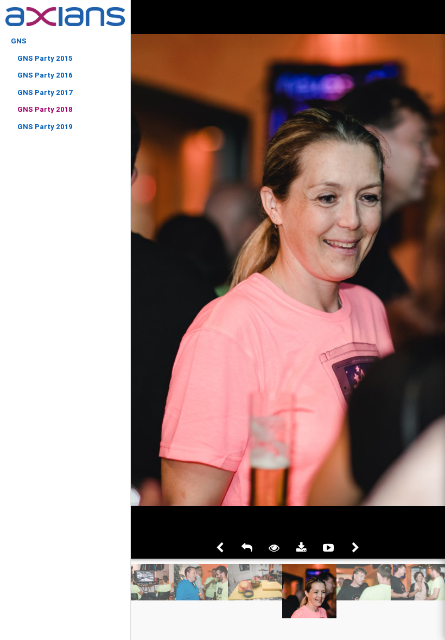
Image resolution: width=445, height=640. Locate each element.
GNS (19, 41)
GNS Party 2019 (45, 126)
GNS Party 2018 (45, 109)
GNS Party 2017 (45, 92)
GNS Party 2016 (45, 75)
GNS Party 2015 (44, 58)
